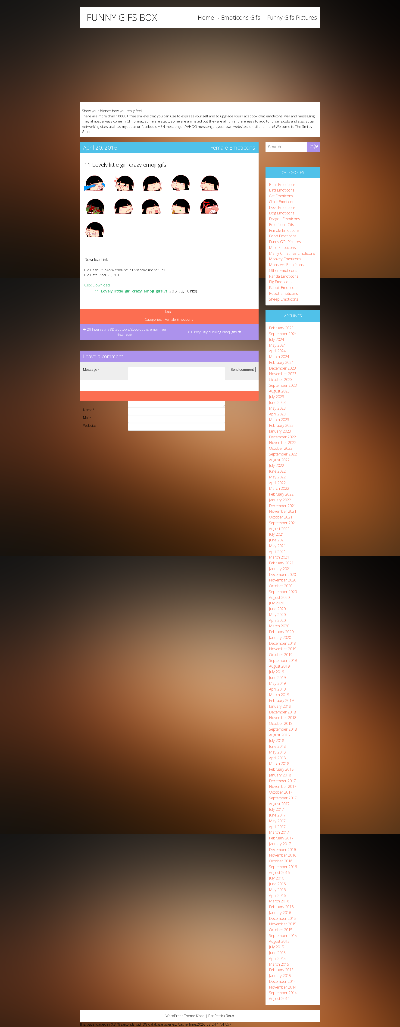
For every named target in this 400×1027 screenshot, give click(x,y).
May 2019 (277, 683)
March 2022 (279, 488)
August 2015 (279, 941)
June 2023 (277, 402)
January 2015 (280, 975)
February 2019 (281, 700)
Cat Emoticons (281, 195)
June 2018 (277, 746)
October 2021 (280, 517)
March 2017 (279, 832)
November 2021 (282, 511)
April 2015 (277, 958)
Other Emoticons (283, 270)
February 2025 (281, 327)
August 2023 (279, 391)
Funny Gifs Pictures (292, 17)
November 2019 (282, 648)
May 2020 (277, 614)
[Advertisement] (200, 64)
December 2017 (282, 780)
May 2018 (277, 752)
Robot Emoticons (283, 293)
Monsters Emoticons (286, 264)
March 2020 (279, 625)
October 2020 (280, 585)
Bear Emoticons (282, 184)
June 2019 (277, 677)
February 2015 (281, 969)
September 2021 (283, 522)
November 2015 (282, 923)
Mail (87, 417)
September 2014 (283, 992)
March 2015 (279, 964)
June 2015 (277, 952)
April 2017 (277, 826)
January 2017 (280, 843)
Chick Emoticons (282, 201)
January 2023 (280, 431)
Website (89, 425)
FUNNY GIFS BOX (122, 17)
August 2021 (279, 528)
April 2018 (277, 757)
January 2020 (280, 637)
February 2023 (281, 425)
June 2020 (277, 608)
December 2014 (282, 981)
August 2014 (279, 998)
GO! (314, 146)
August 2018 (279, 735)
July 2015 (276, 946)
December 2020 (282, 574)
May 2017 (277, 820)
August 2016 (279, 872)
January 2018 (280, 775)
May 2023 (277, 408)
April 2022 (277, 482)
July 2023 (276, 396)
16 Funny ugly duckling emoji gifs (212, 332)
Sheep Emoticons (283, 299)
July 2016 (276, 878)
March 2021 (279, 557)
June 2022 (277, 471)
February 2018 (281, 769)
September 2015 (283, 935)
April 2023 (277, 414)
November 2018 (282, 717)
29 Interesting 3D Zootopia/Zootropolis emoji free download (126, 332)
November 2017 (282, 786)
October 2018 (280, 723)
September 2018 (283, 729)
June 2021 (277, 540)
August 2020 (279, 597)
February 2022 (281, 494)
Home (206, 17)
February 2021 (281, 562)
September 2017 (283, 798)
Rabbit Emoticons (283, 287)
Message (91, 369)
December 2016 (282, 849)
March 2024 (279, 356)
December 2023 (282, 368)
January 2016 (280, 912)
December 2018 (282, 712)
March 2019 (279, 694)
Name (88, 409)
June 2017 (277, 815)
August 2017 (279, 803)
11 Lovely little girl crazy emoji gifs (125, 164)
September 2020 (283, 591)
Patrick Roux (224, 1015)
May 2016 (277, 889)
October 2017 (280, 792)
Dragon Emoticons (284, 218)
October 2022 (280, 448)
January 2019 (280, 706)
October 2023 (280, 379)
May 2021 (277, 545)
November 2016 (282, 855)
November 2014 (282, 987)
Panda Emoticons (283, 276)
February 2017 (281, 838)
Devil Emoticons (282, 207)
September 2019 (283, 660)
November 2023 (282, 373)
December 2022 (282, 437)
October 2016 (280, 861)
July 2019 (276, 671)
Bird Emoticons (281, 190)
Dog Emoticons (281, 213)
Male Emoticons (282, 247)
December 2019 (282, 643)
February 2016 (281, 906)
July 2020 (276, 603)
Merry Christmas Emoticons (292, 253)
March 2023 (279, 419)
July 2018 (276, 740)
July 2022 (276, 465)
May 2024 (277, 345)
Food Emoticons (283, 236)
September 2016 (283, 866)
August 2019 (279, 666)
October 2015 (280, 929)
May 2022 (277, 477)
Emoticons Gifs (240, 17)
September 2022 (283, 454)
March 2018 (279, 763)
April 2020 (277, 620)
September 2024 (283, 333)
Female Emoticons (232, 147)
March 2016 (279, 901)
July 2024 (276, 339)
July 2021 (276, 534)
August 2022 (279, 459)
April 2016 (277, 895)
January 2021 (280, 568)
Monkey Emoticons (285, 258)
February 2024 (281, 362)
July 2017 (276, 809)
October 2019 (280, 654)
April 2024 (277, 350)
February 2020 (281, 631)
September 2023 (283, 385)
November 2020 (282, 580)
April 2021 (277, 551)
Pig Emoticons (280, 281)
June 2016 (277, 883)
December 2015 (282, 918)
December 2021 (282, 505)
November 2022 (282, 442)
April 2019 (277, 689)
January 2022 (280, 500)
